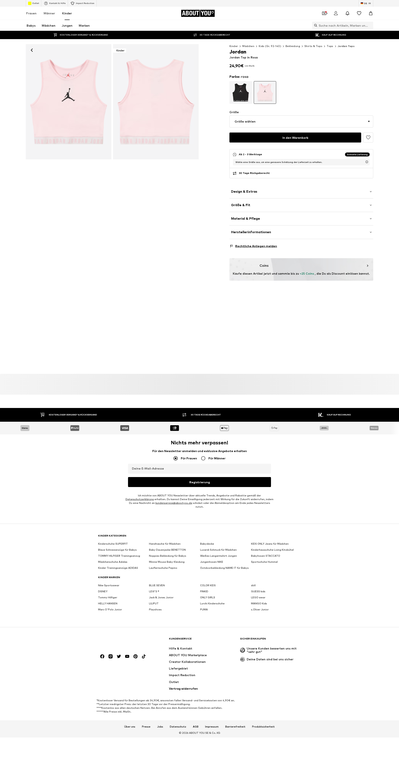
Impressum (212, 726)
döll (253, 585)
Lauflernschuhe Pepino (163, 567)
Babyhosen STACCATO (265, 555)
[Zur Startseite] (121, 640)
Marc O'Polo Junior (110, 609)
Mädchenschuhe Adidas (112, 561)
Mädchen (248, 46)
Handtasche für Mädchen (165, 543)
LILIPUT (154, 603)
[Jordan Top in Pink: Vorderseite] (68, 101)
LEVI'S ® (154, 591)
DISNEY (102, 591)
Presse (146, 726)
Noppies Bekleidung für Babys (167, 555)
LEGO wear (258, 597)
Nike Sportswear (108, 585)
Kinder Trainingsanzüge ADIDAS (118, 567)
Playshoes (155, 609)
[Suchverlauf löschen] (370, 25)
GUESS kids (258, 591)
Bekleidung (293, 46)
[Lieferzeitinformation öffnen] (367, 162)
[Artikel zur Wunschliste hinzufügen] (368, 138)
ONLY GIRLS (207, 597)
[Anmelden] (335, 13)
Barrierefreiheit (235, 726)
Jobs (160, 726)
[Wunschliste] (359, 13)
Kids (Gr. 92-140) (270, 46)
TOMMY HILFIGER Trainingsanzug (119, 555)
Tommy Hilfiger (107, 597)
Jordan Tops (346, 46)
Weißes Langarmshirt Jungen (218, 555)
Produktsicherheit (263, 726)
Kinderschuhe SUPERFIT (113, 543)
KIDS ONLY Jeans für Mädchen (270, 543)
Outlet (35, 3)
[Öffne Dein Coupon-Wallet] (324, 13)
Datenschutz (178, 726)
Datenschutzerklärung (140, 499)
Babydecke (207, 543)
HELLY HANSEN (107, 603)
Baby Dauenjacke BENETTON (167, 549)
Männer (49, 13)
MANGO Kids (259, 603)
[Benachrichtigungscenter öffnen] (347, 13)
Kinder (67, 13)
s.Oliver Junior (260, 609)
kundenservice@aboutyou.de (173, 503)
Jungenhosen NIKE (211, 561)
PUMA (204, 609)
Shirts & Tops (313, 46)
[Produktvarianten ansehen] (240, 92)
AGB (195, 726)
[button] (301, 121)
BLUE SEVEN (157, 585)
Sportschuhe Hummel (264, 561)
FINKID (204, 591)
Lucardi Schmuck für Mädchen (218, 549)
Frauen (31, 13)
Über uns (129, 726)
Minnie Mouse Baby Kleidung (167, 561)
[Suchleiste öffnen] (314, 25)
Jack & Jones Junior (161, 597)
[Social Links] (102, 656)
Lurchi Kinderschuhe (212, 603)
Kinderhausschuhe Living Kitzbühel (272, 549)
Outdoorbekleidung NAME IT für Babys (224, 567)
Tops (330, 46)
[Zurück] (32, 50)
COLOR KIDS (208, 585)
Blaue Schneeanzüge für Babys (117, 549)
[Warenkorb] (370, 13)
